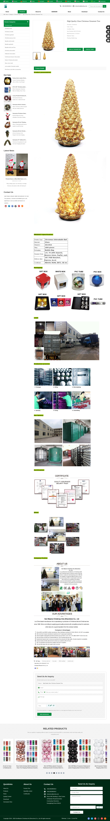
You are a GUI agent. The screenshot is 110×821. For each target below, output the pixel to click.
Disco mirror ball (9, 63)
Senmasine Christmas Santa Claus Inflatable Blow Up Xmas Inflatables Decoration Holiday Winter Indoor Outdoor (20, 113)
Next (29, 168)
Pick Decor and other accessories (13, 69)
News (69, 11)
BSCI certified (62, 661)
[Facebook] (12, 206)
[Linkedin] (9, 206)
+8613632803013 (51, 791)
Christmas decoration (10, 50)
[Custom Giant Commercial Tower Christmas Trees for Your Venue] (21, 165)
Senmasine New (7, 802)
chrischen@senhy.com (81, 6)
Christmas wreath (9, 31)
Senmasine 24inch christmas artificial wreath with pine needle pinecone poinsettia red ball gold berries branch (20, 104)
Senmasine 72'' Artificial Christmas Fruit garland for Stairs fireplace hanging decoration (20, 139)
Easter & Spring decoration (11, 60)
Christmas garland (9, 34)
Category (11, 14)
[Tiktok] (16, 206)
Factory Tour (27, 788)
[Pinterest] (19, 206)
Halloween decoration (10, 53)
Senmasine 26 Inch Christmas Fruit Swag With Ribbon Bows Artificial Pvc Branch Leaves (20, 131)
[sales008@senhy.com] (37, 668)
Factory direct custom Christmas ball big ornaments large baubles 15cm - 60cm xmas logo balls (20, 78)
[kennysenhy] (35, 668)
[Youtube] (6, 206)
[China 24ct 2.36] (16, 751)
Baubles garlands (9, 44)
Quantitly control (28, 791)
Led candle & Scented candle (12, 66)
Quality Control (7, 796)
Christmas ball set (46, 661)
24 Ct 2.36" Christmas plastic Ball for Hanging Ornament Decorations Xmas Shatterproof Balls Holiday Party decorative (20, 87)
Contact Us (101, 11)
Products (22, 11)
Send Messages (44, 714)
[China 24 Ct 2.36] (7, 89)
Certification (27, 793)
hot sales (54, 661)
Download (84, 11)
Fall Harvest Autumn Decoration (12, 56)
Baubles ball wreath (9, 41)
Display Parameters (75, 49)
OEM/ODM (54, 11)
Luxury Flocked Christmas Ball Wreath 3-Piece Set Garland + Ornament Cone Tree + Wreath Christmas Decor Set (20, 95)
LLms (68, 818)
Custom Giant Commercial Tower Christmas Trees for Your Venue (21, 179)
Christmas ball (17, 14)
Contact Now (90, 49)
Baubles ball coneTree (10, 47)
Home (7, 11)
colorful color (70, 661)
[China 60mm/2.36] (94, 751)
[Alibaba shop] (22, 206)
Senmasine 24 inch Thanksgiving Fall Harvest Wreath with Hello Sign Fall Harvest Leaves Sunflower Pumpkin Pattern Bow (20, 122)
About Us (38, 11)
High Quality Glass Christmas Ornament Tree (53, 683)
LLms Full (74, 818)
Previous (4, 168)
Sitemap (64, 818)
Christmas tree (8, 28)
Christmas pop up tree (10, 38)
